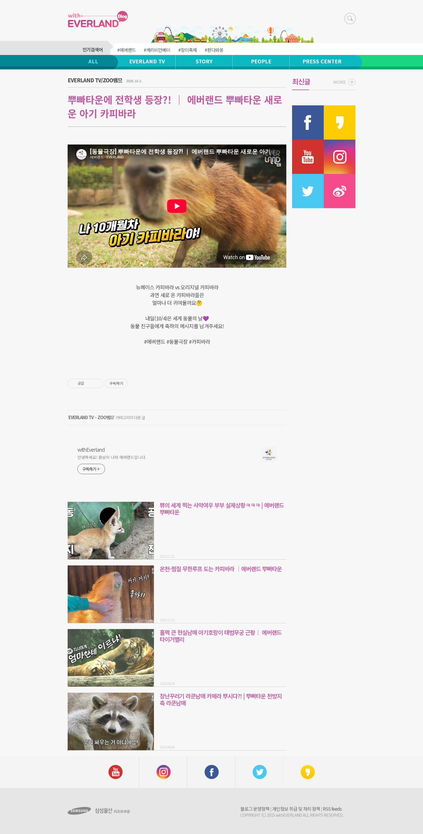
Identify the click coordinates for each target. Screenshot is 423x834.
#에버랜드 (126, 49)
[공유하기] (89, 383)
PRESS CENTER (322, 61)
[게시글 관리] (96, 383)
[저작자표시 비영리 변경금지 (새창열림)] (135, 383)
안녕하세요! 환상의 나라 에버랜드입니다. (111, 457)
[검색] (350, 18)
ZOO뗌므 (106, 417)
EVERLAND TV (147, 61)
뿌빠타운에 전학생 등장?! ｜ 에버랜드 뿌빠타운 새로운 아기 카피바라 (175, 106)
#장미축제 (187, 49)
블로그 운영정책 (254, 808)
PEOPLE (261, 61)
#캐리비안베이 (157, 49)
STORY (204, 61)
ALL (93, 61)
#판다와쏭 (214, 49)
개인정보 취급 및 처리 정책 (296, 808)
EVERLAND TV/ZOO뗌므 (95, 80)
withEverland (91, 449)
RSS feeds (332, 808)
